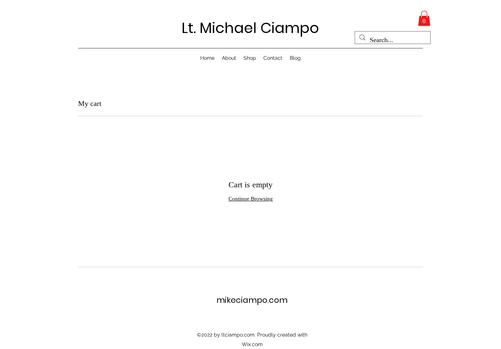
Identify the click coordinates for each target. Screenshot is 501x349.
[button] (424, 18)
